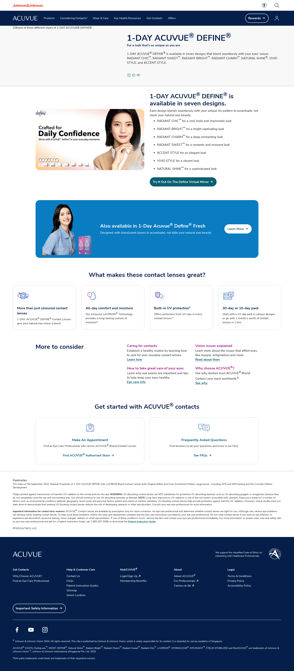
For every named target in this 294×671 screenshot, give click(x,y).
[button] (276, 5)
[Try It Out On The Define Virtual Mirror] (90, 139)
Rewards (254, 18)
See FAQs (200, 455)
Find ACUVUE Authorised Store (86, 455)
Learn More (235, 229)
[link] (264, 5)
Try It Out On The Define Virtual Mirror (181, 182)
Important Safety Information (37, 608)
